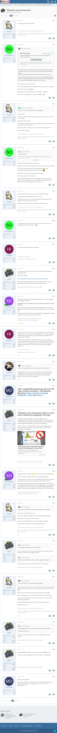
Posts (4, 37)
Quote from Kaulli (25, 507)
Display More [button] (36, 160)
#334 (53, 471)
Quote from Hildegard (26, 365)
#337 (53, 576)
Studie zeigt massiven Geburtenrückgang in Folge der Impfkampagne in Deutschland (31, 447)
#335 (53, 503)
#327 (53, 244)
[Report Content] (49, 38)
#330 (53, 329)
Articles (4, 285)
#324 (53, 147)
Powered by (28, 731)
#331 (53, 361)
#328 (53, 268)
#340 (53, 676)
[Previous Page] (2, 16)
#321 (53, 20)
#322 (53, 44)
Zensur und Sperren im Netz (30, 714)
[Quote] (53, 38)
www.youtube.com (47, 53)
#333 (53, 409)
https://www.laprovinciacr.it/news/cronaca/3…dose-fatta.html (32, 278)
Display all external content (36, 59)
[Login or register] (51, 2)
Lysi (5, 715)
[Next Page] (16, 16)
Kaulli (9, 12)
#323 (53, 103)
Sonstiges (25, 716)
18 (13, 15)
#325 (53, 191)
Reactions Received (7, 34)
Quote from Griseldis (26, 48)
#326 (53, 220)
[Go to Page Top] (54, 731)
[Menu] (55, 1)
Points (4, 35)
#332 (53, 385)
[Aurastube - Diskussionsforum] (5, 1)
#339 (53, 649)
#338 (53, 622)
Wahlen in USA (8, 714)
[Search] (48, 1)
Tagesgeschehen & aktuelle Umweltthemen (10, 717)
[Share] (55, 16)
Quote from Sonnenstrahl (27, 108)
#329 (53, 296)
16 (8, 15)
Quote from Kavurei (25, 151)
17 (11, 15)
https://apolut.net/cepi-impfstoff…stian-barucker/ (32, 394)
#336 (53, 541)
